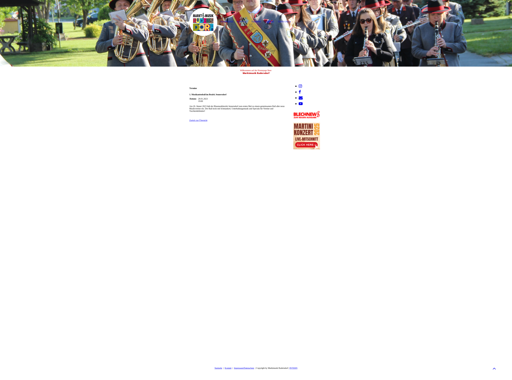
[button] (494, 368)
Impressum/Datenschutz (244, 368)
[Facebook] (300, 92)
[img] (256, 33)
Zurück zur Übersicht (198, 120)
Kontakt (228, 368)
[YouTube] (301, 103)
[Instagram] (300, 86)
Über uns (283, 22)
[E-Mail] (301, 98)
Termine (256, 22)
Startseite (218, 368)
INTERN (293, 368)
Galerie (269, 22)
